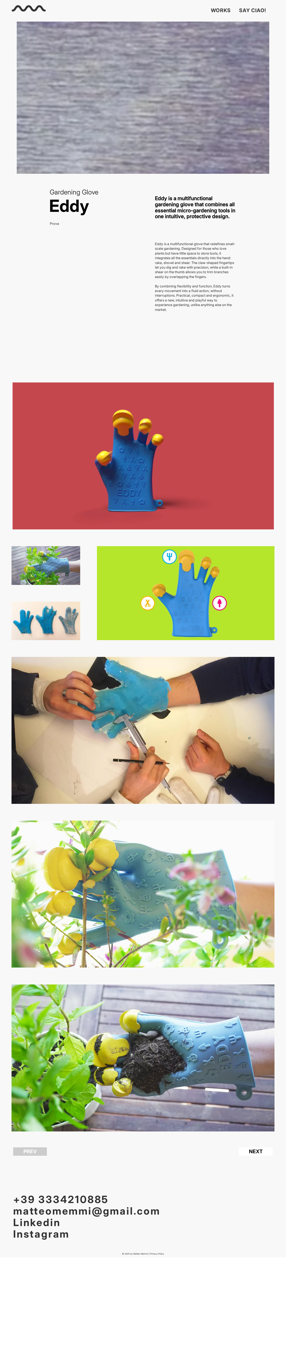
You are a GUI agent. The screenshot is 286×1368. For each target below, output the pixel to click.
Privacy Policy (157, 1253)
